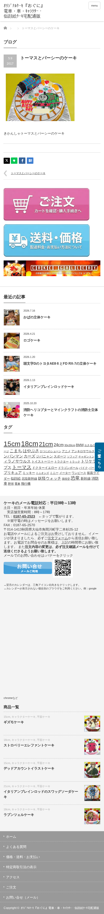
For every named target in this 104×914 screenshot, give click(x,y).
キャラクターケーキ (24, 716)
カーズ (29, 456)
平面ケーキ (43, 716)
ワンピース (79, 472)
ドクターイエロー (44, 468)
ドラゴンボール (68, 467)
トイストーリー (42, 461)
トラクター (61, 461)
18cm (29, 444)
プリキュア (13, 473)
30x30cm (69, 445)
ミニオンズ (42, 472)
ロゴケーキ (31, 340)
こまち (16, 450)
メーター (65, 472)
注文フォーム (58, 538)
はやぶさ (31, 450)
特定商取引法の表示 (21, 867)
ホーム (11, 837)
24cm (59, 444)
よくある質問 (16, 847)
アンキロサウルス (83, 451)
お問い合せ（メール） (23, 897)
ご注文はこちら (99, 457)
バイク (83, 467)
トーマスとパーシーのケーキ (28, 173)
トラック (74, 461)
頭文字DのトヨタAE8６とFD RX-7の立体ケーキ (60, 363)
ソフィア (72, 456)
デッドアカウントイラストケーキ (29, 768)
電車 (17, 483)
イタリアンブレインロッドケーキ (48, 387)
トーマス (21, 467)
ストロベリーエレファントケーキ (29, 745)
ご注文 (11, 887)
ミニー (54, 472)
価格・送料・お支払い (23, 857)
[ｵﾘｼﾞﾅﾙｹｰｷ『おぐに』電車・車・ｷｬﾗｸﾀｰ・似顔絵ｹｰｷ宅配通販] (24, 11)
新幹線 (86, 478)
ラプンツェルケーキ (19, 815)
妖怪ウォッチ (49, 478)
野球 (11, 483)
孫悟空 (66, 478)
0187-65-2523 (24, 516)
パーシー (94, 467)
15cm (12, 444)
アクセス (13, 877)
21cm (46, 444)
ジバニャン (44, 456)
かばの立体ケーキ (37, 317)
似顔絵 (16, 478)
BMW (80, 445)
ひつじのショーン (50, 451)
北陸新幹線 (29, 478)
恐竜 (75, 478)
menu (94, 5)
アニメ (66, 451)
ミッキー (28, 473)
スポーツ (60, 456)
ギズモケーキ (14, 722)
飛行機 (25, 483)
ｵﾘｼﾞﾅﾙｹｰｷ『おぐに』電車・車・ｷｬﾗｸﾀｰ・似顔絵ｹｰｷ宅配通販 (60, 908)
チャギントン (86, 456)
